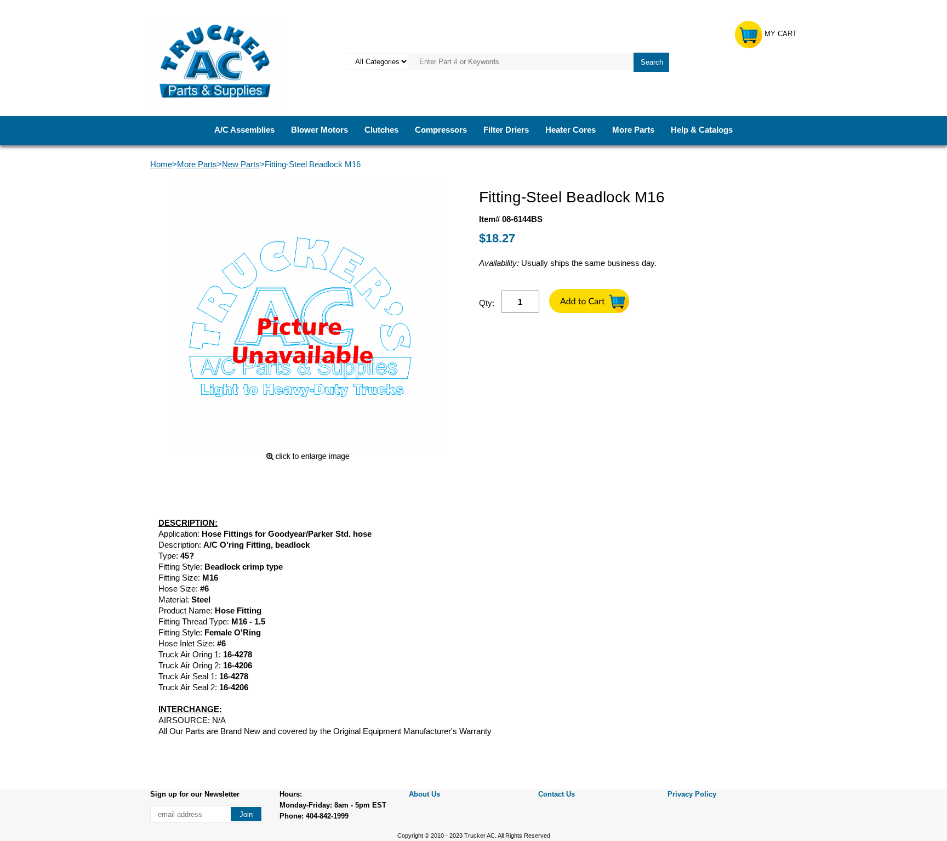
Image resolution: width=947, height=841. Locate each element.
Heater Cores (570, 129)
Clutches (381, 129)
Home (161, 164)
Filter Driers (506, 129)
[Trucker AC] (215, 60)
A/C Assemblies (244, 129)
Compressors (441, 129)
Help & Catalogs (702, 129)
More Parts (633, 129)
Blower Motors (319, 129)
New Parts (241, 164)
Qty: (486, 303)
